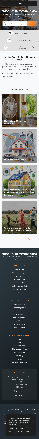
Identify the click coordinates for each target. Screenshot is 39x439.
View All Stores (19, 327)
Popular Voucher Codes (19, 286)
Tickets (19, 359)
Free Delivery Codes (19, 283)
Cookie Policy (19, 422)
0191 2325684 (21, 391)
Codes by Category (19, 273)
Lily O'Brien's (19, 321)
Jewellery (19, 355)
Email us (21, 395)
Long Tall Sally (19, 324)
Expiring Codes (19, 279)
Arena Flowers (19, 304)
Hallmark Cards (19, 311)
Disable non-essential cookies (20, 432)
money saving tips (24, 238)
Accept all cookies (16, 428)
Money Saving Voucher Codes (27, 410)
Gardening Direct (19, 307)
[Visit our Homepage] (19, 10)
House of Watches (19, 317)
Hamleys (19, 314)
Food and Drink (19, 345)
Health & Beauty (19, 352)
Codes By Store (19, 269)
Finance (19, 339)
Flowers (19, 342)
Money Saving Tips (19, 289)
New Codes (19, 276)
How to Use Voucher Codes (19, 292)
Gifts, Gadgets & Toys (19, 349)
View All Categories (19, 362)
